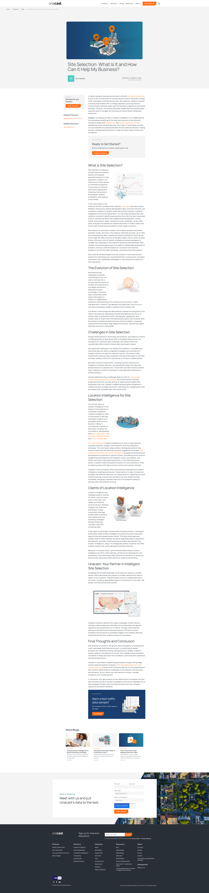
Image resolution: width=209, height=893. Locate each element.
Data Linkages (56, 856)
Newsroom (119, 856)
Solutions (77, 844)
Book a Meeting (149, 3)
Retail (96, 847)
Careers (139, 850)
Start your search (73, 106)
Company (140, 847)
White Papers (120, 858)
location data (111, 123)
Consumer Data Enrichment (60, 853)
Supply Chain (99, 853)
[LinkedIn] (59, 882)
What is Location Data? (123, 861)
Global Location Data (58, 847)
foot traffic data (98, 434)
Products (55, 844)
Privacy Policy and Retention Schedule (145, 859)
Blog (117, 847)
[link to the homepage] (58, 833)
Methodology (120, 853)
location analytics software (129, 123)
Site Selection (69, 127)
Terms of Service (146, 838)
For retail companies (96, 443)
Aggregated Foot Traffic (73, 118)
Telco (96, 858)
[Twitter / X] (53, 882)
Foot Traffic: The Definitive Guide (124, 864)
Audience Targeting (79, 847)
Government (98, 864)
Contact (139, 856)
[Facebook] (56, 882)
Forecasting (77, 856)
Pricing (122, 3)
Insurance (98, 856)
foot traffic (126, 206)
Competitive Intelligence (81, 853)
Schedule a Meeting (100, 153)
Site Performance (79, 861)
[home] (55, 3)
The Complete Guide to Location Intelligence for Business (125, 869)
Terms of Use (141, 885)
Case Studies (120, 850)
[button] (105, 3)
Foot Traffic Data (57, 850)
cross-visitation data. (99, 439)
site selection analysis (136, 96)
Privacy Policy (136, 838)
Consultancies (99, 861)
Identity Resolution (79, 850)
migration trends (102, 436)
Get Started (98, 714)
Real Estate (98, 850)
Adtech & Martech (100, 869)
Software (97, 867)
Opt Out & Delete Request (150, 885)
